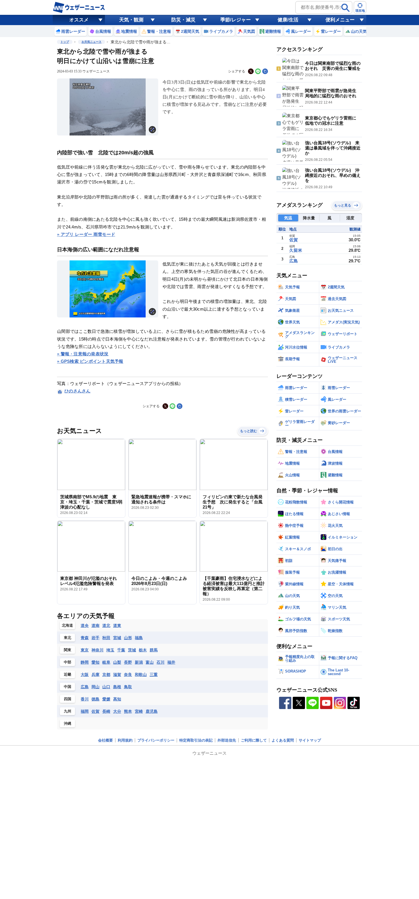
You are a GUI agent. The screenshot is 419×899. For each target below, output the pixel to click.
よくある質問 (283, 740)
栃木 (143, 650)
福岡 (85, 711)
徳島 (95, 699)
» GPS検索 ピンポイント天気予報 (90, 361)
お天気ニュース (91, 41)
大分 (117, 711)
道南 (95, 625)
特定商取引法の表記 (196, 740)
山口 (106, 687)
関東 (67, 650)
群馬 (154, 650)
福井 (171, 662)
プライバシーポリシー (155, 740)
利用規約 (125, 740)
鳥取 (128, 687)
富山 (150, 662)
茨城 (132, 650)
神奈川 (97, 650)
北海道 (67, 625)
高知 (117, 699)
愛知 (95, 662)
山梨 (117, 662)
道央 (85, 625)
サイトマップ (310, 740)
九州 (67, 711)
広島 (85, 687)
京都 (106, 675)
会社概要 (105, 740)
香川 (85, 699)
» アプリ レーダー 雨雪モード (86, 234)
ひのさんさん (77, 390)
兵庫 (95, 675)
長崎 (106, 711)
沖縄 (67, 723)
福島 (139, 638)
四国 (67, 699)
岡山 (95, 687)
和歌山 (141, 675)
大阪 (85, 675)
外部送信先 (226, 740)
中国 (67, 687)
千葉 (121, 650)
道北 (106, 625)
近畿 (67, 674)
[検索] (345, 7)
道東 (117, 625)
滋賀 (117, 675)
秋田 (106, 638)
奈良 (128, 675)
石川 (160, 662)
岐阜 (106, 662)
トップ (64, 41)
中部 (67, 662)
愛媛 (106, 699)
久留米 (295, 250)
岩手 (95, 638)
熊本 (128, 711)
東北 (67, 637)
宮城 (117, 638)
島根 (117, 687)
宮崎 (139, 711)
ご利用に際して (254, 740)
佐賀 (95, 711)
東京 (85, 650)
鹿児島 (152, 711)
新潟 (139, 662)
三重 (154, 675)
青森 (85, 638)
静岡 (85, 662)
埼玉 (110, 650)
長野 (128, 662)
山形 (128, 638)
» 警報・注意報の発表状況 (82, 353)
